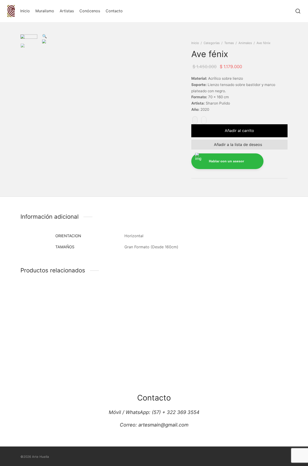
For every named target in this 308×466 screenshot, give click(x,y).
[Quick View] (51, 335)
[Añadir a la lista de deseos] (42, 335)
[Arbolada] (257, 316)
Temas (229, 43)
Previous (47, 102)
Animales (245, 43)
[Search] (298, 11)
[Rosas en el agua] (119, 316)
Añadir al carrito (239, 130)
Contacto (114, 10)
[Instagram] (149, 457)
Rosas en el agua (104, 353)
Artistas (67, 10)
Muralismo (44, 10)
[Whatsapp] (158, 457)
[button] (44, 36)
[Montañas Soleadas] (51, 316)
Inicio (25, 10)
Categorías (212, 43)
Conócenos (89, 10)
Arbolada (234, 353)
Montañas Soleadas (38, 353)
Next (168, 102)
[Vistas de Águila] (188, 316)
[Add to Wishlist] (195, 120)
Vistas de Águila (172, 353)
